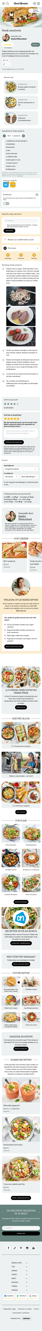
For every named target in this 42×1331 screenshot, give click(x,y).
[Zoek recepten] (7, 3)
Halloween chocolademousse (24, 119)
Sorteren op (9, 465)
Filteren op (8, 473)
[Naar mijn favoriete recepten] (34, 3)
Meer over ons (21, 610)
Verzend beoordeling (13, 442)
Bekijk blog (21, 707)
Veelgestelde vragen (9, 1309)
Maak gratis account (14, 646)
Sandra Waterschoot (19, 39)
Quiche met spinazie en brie (26, 104)
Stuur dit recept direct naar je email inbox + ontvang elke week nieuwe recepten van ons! (22, 225)
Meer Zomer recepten (21, 1198)
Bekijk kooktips (21, 1049)
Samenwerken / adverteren (21, 1313)
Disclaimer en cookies (25, 1309)
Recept (36, 45)
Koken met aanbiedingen (21, 943)
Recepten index (21, 902)
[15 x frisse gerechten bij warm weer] (21, 677)
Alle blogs (21, 812)
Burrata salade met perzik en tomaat (27, 88)
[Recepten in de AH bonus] (21, 918)
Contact (36, 1309)
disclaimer (20, 176)
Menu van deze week (21, 964)
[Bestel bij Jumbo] (13, 184)
